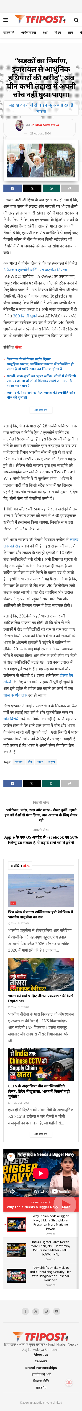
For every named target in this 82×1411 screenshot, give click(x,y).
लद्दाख (52, 762)
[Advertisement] (41, 5)
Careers (41, 1361)
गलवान (19, 762)
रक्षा (45, 32)
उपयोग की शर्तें (41, 1374)
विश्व (57, 32)
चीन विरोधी (11, 719)
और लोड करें (41, 410)
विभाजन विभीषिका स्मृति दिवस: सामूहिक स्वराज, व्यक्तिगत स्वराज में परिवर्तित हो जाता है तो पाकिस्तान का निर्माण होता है (41, 364)
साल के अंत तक (15, 695)
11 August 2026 (20, 1102)
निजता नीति (41, 1381)
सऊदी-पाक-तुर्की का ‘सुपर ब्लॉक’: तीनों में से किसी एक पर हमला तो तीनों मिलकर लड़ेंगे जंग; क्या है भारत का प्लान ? (41, 380)
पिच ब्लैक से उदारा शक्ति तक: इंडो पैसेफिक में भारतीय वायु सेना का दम (40, 914)
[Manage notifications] (69, 1382)
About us (41, 1354)
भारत (40, 762)
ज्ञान (70, 32)
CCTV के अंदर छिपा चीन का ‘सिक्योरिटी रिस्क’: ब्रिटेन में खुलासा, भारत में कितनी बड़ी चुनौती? (39, 1091)
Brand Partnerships (41, 1367)
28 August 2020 (40, 133)
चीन (30, 762)
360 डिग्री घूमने (24, 316)
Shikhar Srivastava (45, 125)
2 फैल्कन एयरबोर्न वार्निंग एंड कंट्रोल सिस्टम (35, 269)
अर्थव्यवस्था (28, 32)
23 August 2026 (20, 923)
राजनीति (8, 32)
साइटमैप (41, 1387)
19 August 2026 (20, 1007)
